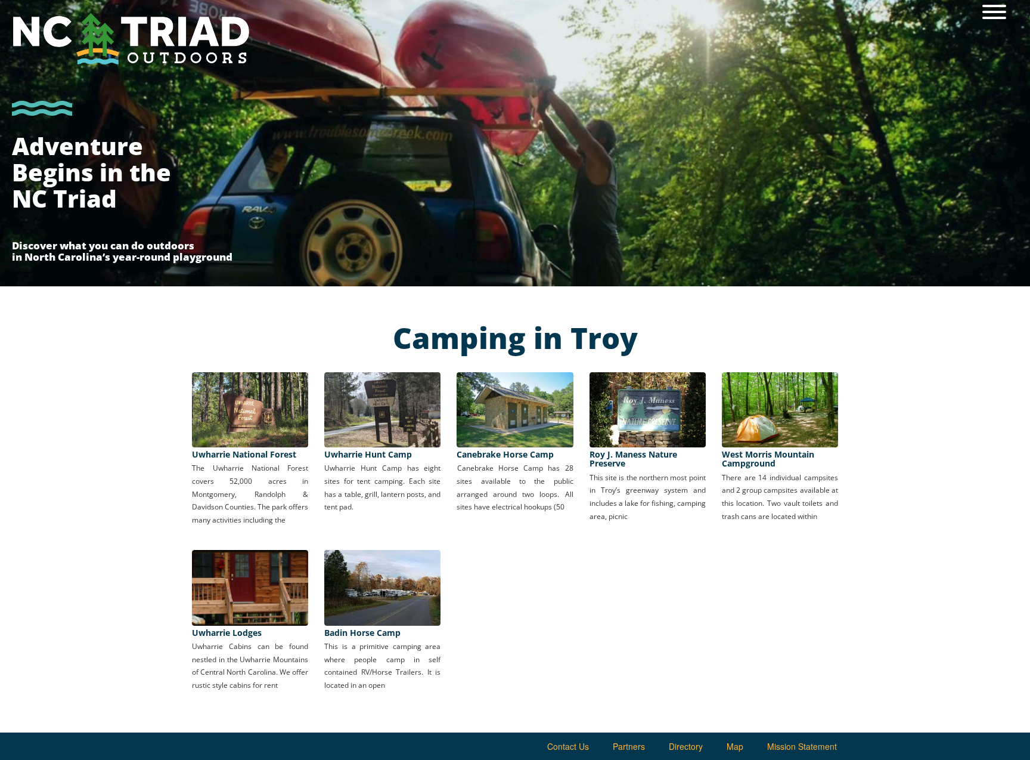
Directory (686, 746)
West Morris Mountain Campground (768, 459)
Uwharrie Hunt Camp (368, 454)
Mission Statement (802, 746)
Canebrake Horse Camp (505, 454)
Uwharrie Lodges (227, 632)
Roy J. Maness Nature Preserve (633, 459)
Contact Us (568, 746)
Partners (629, 746)
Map (735, 746)
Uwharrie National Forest (244, 454)
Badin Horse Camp (362, 632)
